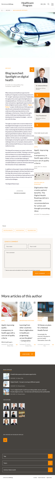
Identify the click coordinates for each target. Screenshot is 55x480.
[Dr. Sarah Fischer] (14, 414)
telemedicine (32, 230)
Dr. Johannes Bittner (16, 84)
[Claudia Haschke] (6, 414)
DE (41, 4)
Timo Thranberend (41, 115)
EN (45, 4)
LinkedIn (4, 438)
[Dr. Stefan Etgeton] (14, 422)
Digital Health (8, 230)
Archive (8, 10)
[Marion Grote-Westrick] (6, 422)
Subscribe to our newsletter (19, 193)
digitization (20, 230)
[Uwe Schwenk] (22, 406)
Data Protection (41, 477)
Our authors (6, 399)
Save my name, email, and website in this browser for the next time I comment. (23, 270)
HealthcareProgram (27, 4)
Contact (35, 477)
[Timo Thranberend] (14, 406)
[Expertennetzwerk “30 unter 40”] (22, 414)
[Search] (48, 4)
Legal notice (49, 477)
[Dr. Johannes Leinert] (6, 406)
